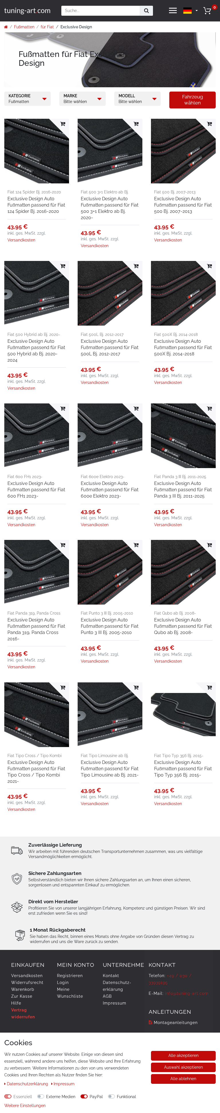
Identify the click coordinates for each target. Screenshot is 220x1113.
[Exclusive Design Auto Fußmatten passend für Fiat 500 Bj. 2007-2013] (183, 151)
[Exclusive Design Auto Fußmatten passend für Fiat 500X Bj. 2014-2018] (183, 293)
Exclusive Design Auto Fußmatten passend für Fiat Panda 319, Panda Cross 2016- (36, 629)
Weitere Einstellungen (25, 1105)
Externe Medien (60, 1096)
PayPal (96, 1096)
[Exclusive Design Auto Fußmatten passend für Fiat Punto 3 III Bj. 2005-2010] (110, 572)
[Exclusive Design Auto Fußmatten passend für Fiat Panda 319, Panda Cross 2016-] (36, 572)
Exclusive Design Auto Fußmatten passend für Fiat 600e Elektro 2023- (109, 490)
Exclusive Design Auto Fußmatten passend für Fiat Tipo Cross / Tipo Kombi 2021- (36, 772)
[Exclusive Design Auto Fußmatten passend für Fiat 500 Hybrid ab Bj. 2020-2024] (36, 293)
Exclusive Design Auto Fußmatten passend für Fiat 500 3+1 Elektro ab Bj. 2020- (109, 208)
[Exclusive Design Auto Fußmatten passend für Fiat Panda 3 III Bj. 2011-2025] (183, 435)
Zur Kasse (21, 996)
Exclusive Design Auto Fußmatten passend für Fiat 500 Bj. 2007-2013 (183, 205)
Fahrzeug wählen (192, 100)
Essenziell (22, 1096)
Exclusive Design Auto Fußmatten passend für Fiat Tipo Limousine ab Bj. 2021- (110, 769)
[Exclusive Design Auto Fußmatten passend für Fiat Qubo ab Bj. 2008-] (183, 572)
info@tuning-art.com (187, 993)
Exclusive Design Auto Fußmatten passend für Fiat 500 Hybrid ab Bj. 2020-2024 (36, 350)
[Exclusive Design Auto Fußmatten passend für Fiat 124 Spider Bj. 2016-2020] (36, 151)
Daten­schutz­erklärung (28, 1084)
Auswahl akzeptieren (183, 1067)
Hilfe (16, 1003)
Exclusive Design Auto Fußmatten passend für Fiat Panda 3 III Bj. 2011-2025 (183, 490)
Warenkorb (22, 989)
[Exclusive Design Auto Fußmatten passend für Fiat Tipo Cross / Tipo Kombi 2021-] (36, 714)
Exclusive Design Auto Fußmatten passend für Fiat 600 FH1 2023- (36, 490)
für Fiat (47, 27)
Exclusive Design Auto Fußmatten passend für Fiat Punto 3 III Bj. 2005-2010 (109, 626)
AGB (107, 996)
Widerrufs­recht (27, 982)
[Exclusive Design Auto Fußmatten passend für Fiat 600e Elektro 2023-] (110, 435)
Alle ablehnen (183, 1078)
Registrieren (70, 975)
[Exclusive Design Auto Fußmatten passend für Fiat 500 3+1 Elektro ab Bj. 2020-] (110, 151)
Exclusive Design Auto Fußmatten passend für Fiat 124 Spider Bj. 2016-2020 (36, 205)
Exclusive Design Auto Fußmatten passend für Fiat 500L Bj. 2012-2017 (109, 347)
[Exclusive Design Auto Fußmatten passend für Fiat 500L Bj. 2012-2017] (110, 293)
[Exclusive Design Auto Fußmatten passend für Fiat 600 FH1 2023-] (36, 435)
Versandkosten (21, 240)
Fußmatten (24, 27)
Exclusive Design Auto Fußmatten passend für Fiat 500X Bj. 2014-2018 (183, 347)
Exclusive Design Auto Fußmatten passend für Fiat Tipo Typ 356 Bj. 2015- (183, 769)
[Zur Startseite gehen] (6, 27)
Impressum (114, 1003)
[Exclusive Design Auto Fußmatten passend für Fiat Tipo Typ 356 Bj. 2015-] (183, 714)
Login (63, 982)
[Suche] (146, 11)
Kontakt (111, 975)
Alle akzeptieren (183, 1055)
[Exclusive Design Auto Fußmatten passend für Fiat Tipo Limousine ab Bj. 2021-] (110, 714)
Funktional (126, 1096)
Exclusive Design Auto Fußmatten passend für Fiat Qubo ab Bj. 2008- (183, 626)
